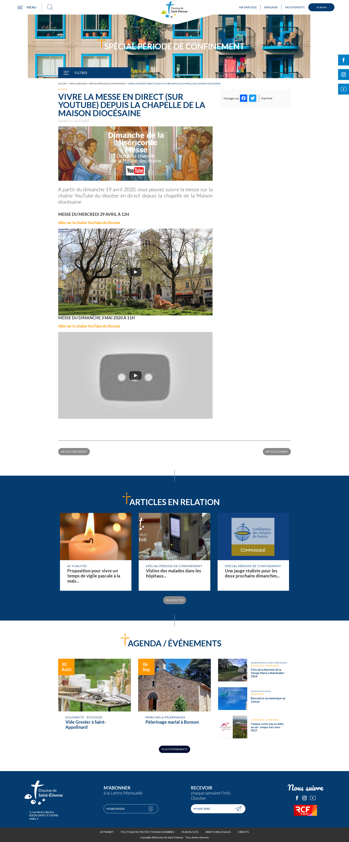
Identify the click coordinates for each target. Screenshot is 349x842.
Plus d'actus (174, 600)
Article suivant (277, 451)
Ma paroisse (248, 7)
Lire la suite (95, 552)
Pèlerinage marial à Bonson (174, 698)
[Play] (135, 272)
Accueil (62, 83)
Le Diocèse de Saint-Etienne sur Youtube (313, 798)
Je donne (321, 7)
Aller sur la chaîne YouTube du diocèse (89, 222)
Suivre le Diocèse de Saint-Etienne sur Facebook (343, 60)
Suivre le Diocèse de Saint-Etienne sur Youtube (343, 89)
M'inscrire (202, 808)
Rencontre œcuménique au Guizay (254, 698)
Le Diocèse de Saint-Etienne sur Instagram (304, 798)
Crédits (243, 831)
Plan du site (190, 831)
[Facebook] (243, 98)
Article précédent (74, 451)
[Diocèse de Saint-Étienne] (174, 9)
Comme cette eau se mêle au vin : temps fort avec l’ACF (254, 727)
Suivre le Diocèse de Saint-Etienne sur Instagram (343, 74)
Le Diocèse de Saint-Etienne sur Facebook (297, 798)
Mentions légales (218, 831)
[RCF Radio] (305, 810)
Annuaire (271, 7)
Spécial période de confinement (107, 83)
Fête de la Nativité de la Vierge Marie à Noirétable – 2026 (254, 670)
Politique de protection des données (147, 831)
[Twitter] (252, 98)
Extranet (107, 831)
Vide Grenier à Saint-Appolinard (94, 698)
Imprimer (267, 98)
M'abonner (116, 808)
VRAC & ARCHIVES (78, 83)
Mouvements (295, 7)
